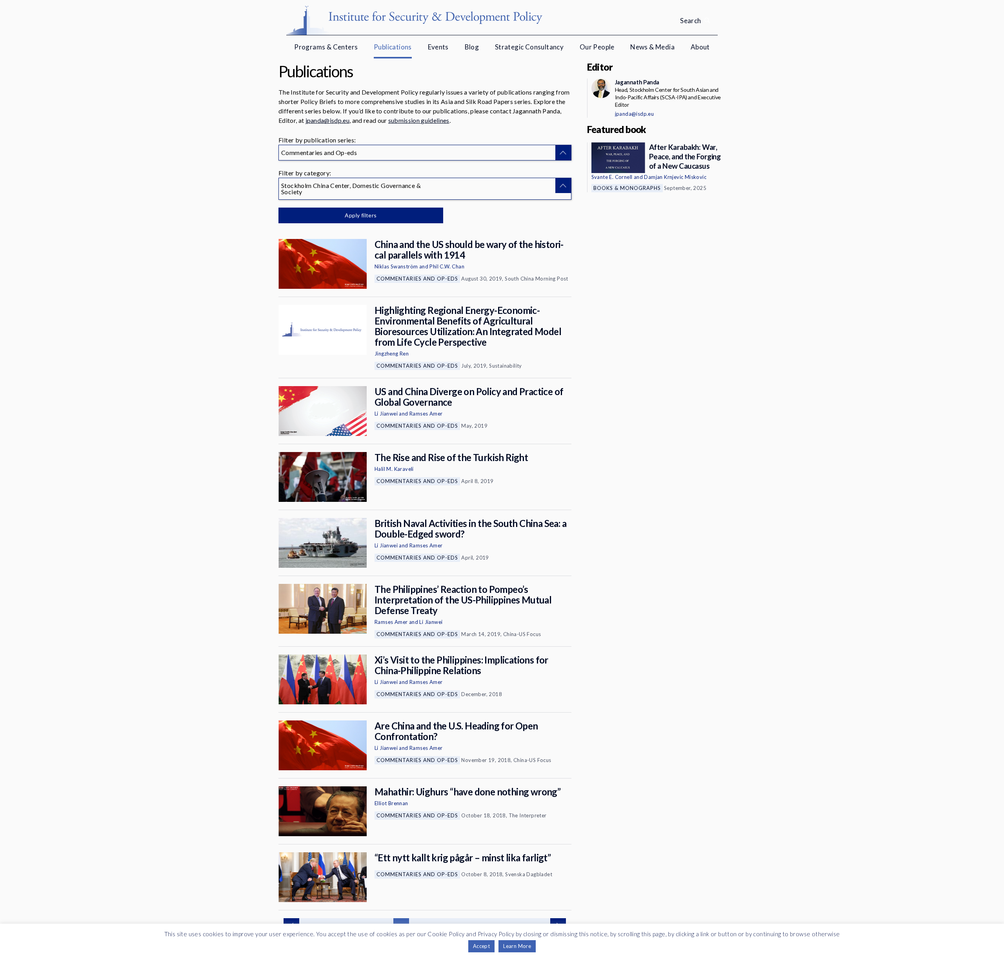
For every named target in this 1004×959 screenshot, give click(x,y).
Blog (472, 47)
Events (438, 47)
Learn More (517, 946)
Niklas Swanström (396, 266)
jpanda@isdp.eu (327, 120)
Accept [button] (481, 946)
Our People (597, 47)
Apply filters (360, 215)
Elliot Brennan (391, 803)
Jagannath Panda (637, 82)
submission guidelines (418, 120)
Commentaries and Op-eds (417, 278)
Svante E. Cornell (612, 177)
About (700, 47)
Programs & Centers (326, 47)
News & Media (652, 47)
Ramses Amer (425, 413)
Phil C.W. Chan (446, 266)
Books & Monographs (627, 188)
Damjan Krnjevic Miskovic (675, 177)
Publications (393, 47)
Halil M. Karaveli (394, 469)
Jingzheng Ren (392, 353)
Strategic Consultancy (529, 47)
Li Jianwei (386, 413)
